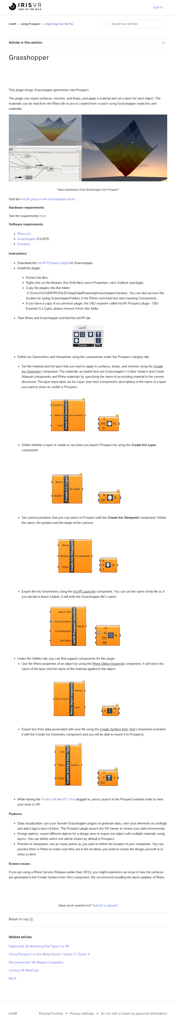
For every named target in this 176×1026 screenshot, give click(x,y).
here (43, 216)
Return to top (19, 919)
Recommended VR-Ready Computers (36, 962)
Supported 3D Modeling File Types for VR (39, 946)
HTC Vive (68, 799)
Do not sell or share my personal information (134, 1013)
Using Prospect (30, 24)
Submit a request (105, 905)
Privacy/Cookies (51, 1013)
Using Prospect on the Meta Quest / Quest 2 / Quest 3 (49, 954)
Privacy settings (82, 1013)
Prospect (23, 244)
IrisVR (12, 24)
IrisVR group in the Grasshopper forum (48, 199)
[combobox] (135, 24)
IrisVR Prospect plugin (53, 263)
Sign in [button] (158, 7)
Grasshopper (26, 239)
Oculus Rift (49, 799)
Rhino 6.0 (24, 233)
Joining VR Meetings (24, 970)
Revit (12, 978)
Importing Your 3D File (59, 24)
